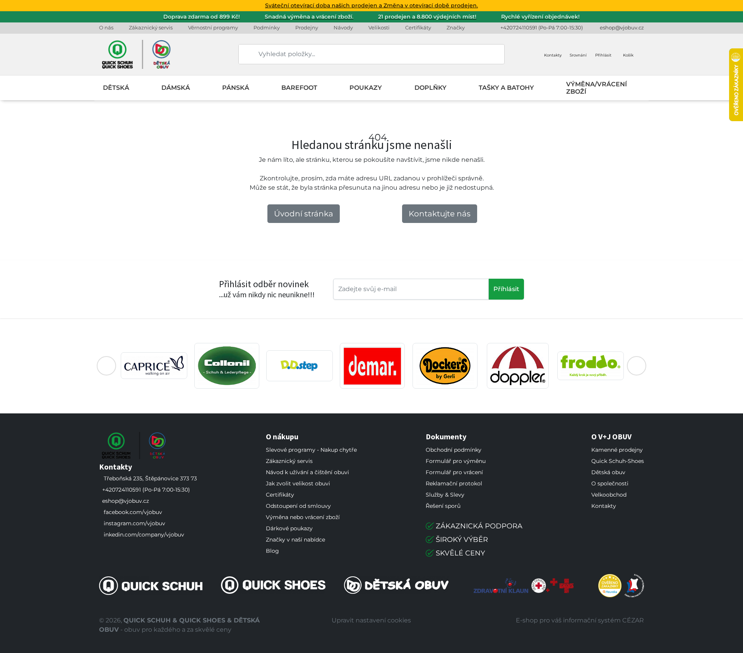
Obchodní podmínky (453, 449)
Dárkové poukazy (289, 528)
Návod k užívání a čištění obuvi (307, 472)
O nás (106, 27)
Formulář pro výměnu (456, 461)
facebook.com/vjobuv (133, 512)
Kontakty (603, 505)
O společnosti (609, 483)
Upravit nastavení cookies (371, 620)
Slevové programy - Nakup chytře (311, 449)
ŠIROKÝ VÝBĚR (462, 539)
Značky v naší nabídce (295, 539)
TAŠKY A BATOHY (506, 87)
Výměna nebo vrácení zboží (303, 517)
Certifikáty (418, 27)
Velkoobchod (609, 494)
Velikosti (379, 27)
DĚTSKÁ (116, 87)
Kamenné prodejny (617, 449)
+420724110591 (518, 27)
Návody (343, 27)
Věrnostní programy (213, 27)
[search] (245, 54)
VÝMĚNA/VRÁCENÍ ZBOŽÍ (596, 88)
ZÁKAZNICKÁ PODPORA (479, 526)
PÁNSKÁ (235, 87)
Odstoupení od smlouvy (298, 505)
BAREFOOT (299, 87)
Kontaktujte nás (440, 213)
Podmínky (266, 27)
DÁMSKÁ (175, 87)
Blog (272, 550)
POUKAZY (365, 87)
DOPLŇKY (430, 87)
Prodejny (306, 27)
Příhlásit (506, 289)
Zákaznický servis (151, 27)
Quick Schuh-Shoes (617, 461)
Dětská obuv (608, 472)
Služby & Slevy (445, 494)
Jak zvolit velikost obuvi (298, 483)
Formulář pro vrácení (454, 472)
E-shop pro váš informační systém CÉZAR (580, 620)
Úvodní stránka (303, 213)
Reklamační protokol (454, 483)
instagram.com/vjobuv (134, 523)
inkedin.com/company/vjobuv (144, 534)
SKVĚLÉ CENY (460, 553)
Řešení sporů (443, 505)
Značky (456, 27)
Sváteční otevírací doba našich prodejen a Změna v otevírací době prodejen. (371, 5)
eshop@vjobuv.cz (622, 27)
